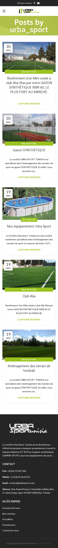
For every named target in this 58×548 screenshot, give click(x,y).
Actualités (29, 220)
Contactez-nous (10, 530)
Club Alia (29, 296)
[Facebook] (34, 3)
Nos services (8, 513)
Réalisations (28, 72)
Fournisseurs (8, 524)
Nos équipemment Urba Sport (29, 226)
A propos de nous (11, 508)
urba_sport (29, 29)
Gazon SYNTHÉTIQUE (29, 150)
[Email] (38, 3)
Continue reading (29, 104)
